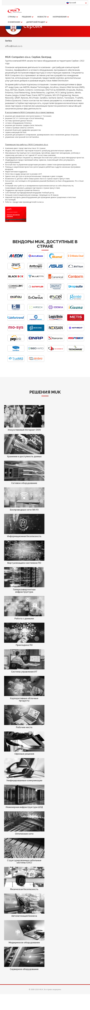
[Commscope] (15, 289)
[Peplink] (15, 341)
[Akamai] (55, 258)
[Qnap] (35, 341)
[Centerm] (75, 279)
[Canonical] (55, 279)
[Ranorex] (55, 341)
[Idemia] (55, 310)
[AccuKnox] (35, 258)
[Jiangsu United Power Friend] (35, 320)
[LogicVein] (55, 320)
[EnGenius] (35, 299)
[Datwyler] (35, 289)
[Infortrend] (15, 320)
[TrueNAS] (15, 361)
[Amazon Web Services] (15, 269)
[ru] (14, 11)
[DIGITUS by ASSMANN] (55, 289)
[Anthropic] (35, 269)
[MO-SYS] (15, 330)
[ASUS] (55, 269)
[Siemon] (55, 351)
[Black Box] (15, 279)
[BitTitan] (75, 269)
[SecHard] (35, 351)
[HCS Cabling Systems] (15, 310)
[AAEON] (15, 258)
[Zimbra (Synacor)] (35, 361)
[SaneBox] (15, 351)
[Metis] (75, 320)
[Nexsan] (55, 330)
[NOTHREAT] (75, 330)
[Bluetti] (35, 279)
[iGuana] (75, 310)
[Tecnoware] (75, 351)
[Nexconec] (35, 330)
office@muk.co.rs (13, 46)
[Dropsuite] (75, 289)
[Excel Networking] (55, 299)
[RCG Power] (75, 341)
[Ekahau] (15, 299)
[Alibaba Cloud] (75, 258)
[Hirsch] (35, 310)
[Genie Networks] (75, 299)
